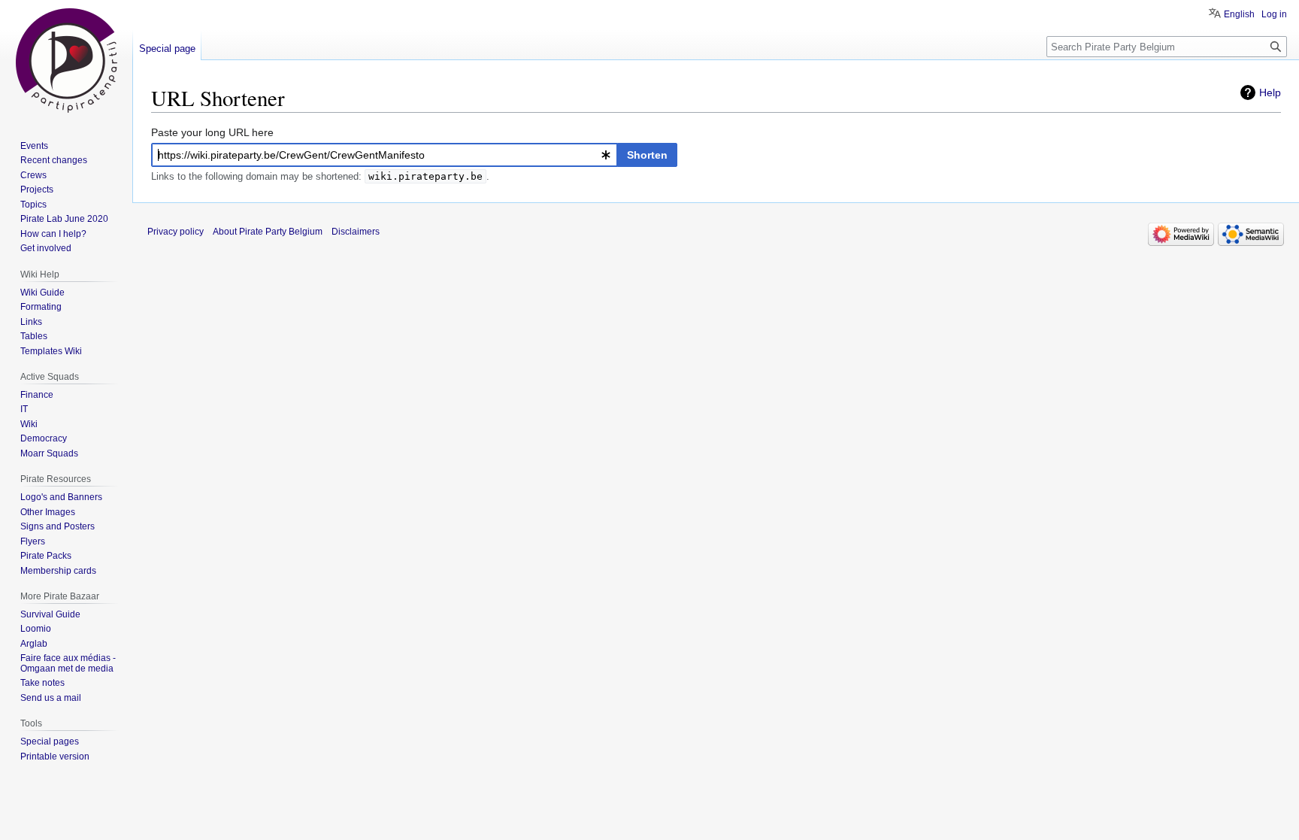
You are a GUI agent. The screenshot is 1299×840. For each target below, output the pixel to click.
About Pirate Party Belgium (267, 231)
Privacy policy (175, 231)
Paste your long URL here (212, 132)
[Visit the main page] (66, 60)
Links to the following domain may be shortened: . (320, 176)
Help (1270, 92)
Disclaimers (356, 231)
